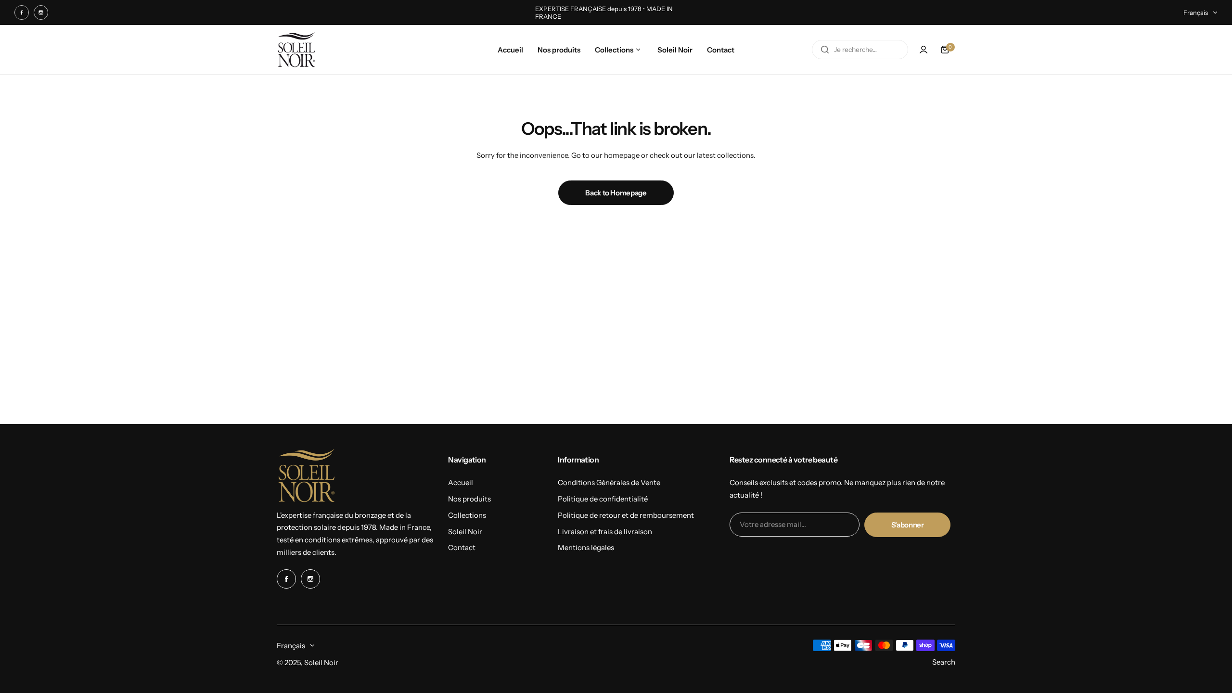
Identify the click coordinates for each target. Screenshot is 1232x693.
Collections (467, 515)
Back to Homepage (615, 192)
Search (943, 662)
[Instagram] (41, 12)
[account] (923, 49)
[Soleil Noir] (296, 49)
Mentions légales (586, 547)
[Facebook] (21, 12)
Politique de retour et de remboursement (626, 515)
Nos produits (469, 498)
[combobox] (860, 49)
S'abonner (907, 524)
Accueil (460, 482)
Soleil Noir (465, 531)
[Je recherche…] (824, 49)
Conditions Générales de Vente (609, 482)
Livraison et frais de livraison (605, 531)
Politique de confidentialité (603, 498)
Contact (461, 547)
